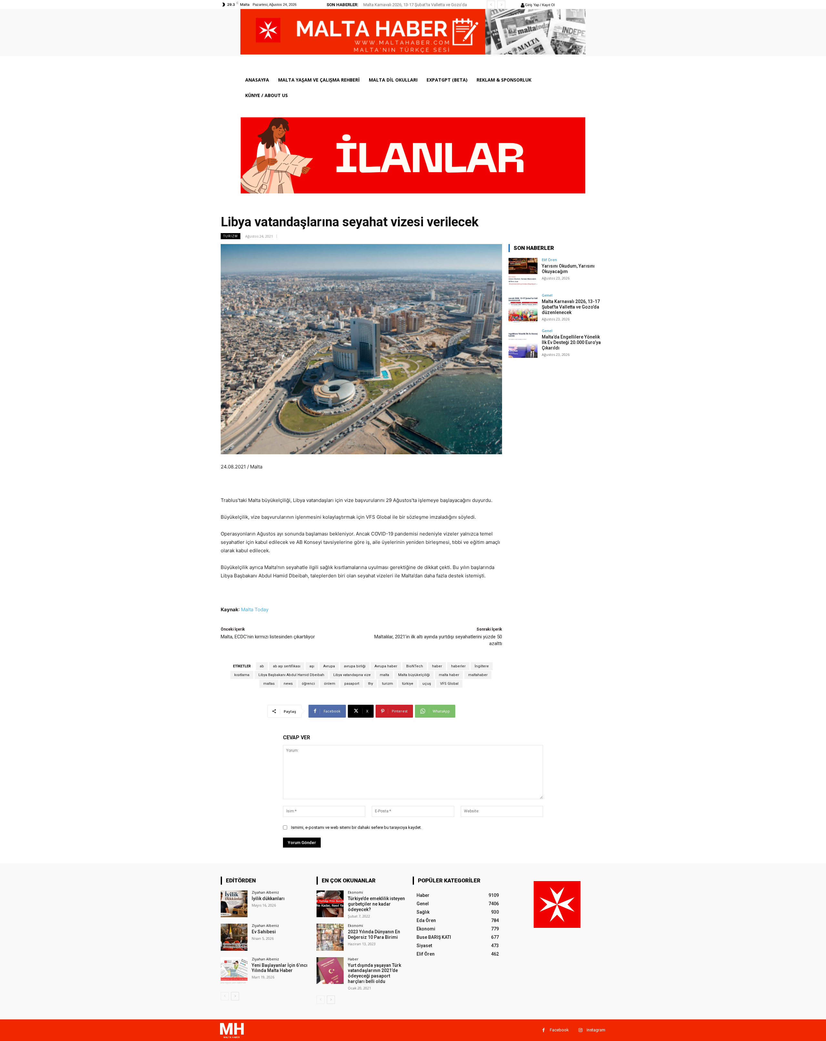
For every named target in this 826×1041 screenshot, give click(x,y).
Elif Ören (549, 259)
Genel (547, 295)
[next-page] (235, 996)
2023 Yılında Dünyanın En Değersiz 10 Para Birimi (374, 934)
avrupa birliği (355, 666)
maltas (269, 684)
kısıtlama (241, 675)
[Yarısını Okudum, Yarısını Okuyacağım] (523, 272)
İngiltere (482, 666)
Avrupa (329, 666)
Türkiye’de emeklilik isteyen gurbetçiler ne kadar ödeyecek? (376, 904)
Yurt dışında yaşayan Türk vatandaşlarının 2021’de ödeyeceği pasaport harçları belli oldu (374, 973)
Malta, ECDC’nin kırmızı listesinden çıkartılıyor (268, 637)
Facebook (559, 1029)
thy (370, 684)
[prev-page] (225, 996)
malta (384, 675)
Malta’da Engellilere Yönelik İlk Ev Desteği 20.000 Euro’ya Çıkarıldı (571, 342)
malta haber (449, 675)
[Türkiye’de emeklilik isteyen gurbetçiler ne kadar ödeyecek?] (330, 903)
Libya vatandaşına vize (352, 675)
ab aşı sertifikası (286, 666)
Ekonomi (355, 892)
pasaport (351, 684)
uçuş (426, 684)
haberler (458, 666)
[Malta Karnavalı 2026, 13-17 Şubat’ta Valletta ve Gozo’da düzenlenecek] (523, 307)
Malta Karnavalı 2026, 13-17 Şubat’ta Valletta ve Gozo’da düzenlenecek (571, 307)
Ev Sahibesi (264, 931)
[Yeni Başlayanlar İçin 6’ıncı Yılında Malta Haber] (234, 970)
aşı (311, 666)
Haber (353, 959)
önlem (329, 684)
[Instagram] (580, 1030)
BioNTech (414, 666)
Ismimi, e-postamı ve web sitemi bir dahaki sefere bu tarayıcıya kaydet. (356, 827)
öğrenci (308, 684)
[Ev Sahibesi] (234, 937)
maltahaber (478, 675)
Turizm (230, 236)
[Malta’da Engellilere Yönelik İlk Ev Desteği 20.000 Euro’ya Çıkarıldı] (523, 343)
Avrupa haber (386, 666)
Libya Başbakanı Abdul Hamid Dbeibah (291, 675)
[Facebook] (543, 1030)
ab (262, 666)
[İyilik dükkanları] (234, 903)
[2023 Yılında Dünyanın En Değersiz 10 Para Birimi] (330, 937)
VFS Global (449, 684)
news (288, 684)
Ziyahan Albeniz (265, 892)
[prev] (491, 5)
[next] (501, 5)
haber (437, 666)
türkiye (407, 684)
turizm (387, 684)
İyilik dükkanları (268, 898)
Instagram (596, 1029)
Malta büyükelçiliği (414, 675)
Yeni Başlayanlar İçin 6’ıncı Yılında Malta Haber (279, 968)
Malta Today (254, 609)
